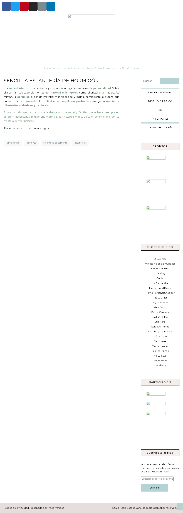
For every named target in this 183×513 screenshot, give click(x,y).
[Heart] (42, 6)
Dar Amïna (160, 341)
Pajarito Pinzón (160, 350)
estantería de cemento (55, 142)
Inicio (47, 68)
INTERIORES (160, 118)
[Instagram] (33, 6)
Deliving (160, 273)
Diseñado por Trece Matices (47, 507)
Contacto (133, 68)
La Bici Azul (160, 258)
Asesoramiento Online (88, 68)
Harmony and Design (160, 288)
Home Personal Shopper (160, 292)
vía (5, 132)
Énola (160, 278)
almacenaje (13, 142)
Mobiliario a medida (63, 68)
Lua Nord (160, 321)
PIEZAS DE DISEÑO (160, 127)
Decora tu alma (160, 268)
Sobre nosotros (111, 68)
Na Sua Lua (160, 355)
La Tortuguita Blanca (160, 331)
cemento (31, 142)
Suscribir (154, 487)
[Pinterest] (24, 6)
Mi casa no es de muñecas (160, 263)
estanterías (80, 142)
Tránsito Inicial (160, 346)
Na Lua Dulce (160, 316)
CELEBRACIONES (160, 92)
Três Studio (160, 336)
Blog (124, 68)
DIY (160, 109)
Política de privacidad (16, 507)
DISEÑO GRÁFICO (160, 101)
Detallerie (160, 365)
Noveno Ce (160, 360)
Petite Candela (160, 312)
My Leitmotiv (160, 302)
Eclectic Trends (160, 326)
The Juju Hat (160, 297)
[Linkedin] (50, 6)
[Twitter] (15, 6)
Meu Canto (160, 307)
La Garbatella (160, 283)
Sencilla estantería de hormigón (51, 80)
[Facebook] (6, 6)
